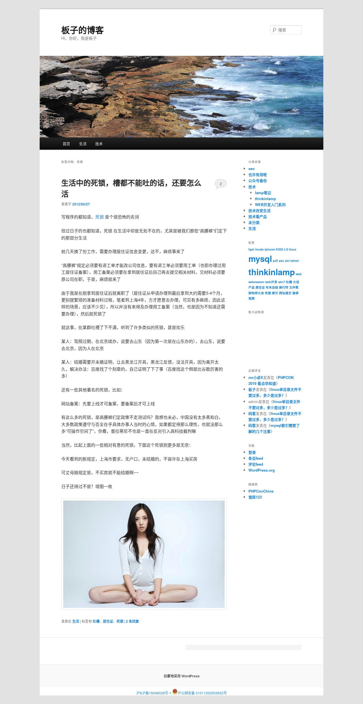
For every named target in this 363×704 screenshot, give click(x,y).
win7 (281, 282)
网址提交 (285, 293)
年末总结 (272, 287)
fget (251, 249)
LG (286, 249)
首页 (66, 143)
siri (287, 260)
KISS (279, 249)
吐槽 (96, 621)
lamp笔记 (263, 192)
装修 (295, 293)
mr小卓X (255, 377)
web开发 (271, 282)
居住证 (108, 621)
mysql (260, 258)
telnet (294, 260)
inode (259, 249)
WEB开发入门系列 (270, 204)
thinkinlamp (265, 198)
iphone (270, 249)
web (299, 274)
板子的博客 (82, 30)
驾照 (251, 298)
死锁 (99, 217)
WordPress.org (261, 470)
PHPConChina (260, 491)
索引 (275, 293)
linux (292, 249)
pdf (275, 260)
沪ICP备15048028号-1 (153, 692)
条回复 (132, 621)
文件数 (294, 287)
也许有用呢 (257, 174)
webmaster (256, 282)
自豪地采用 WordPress (182, 675)
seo (251, 168)
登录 (252, 452)
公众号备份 (257, 180)
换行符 (283, 287)
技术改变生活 (259, 210)
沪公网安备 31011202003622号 (202, 691)
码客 (252, 413)
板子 (252, 389)
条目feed (255, 458)
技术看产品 (257, 216)
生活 (82, 143)
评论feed (255, 464)
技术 (99, 143)
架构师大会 (256, 293)
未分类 (253, 222)
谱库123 (255, 497)
